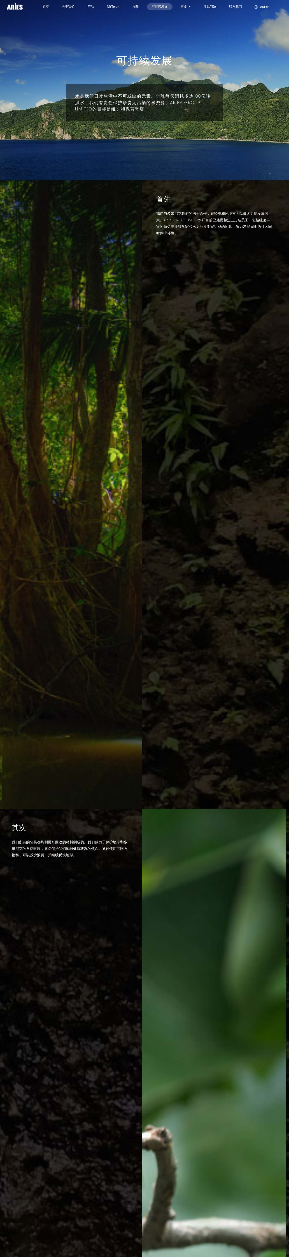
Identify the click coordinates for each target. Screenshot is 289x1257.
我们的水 (113, 6)
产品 (91, 6)
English (264, 7)
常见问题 (209, 6)
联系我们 (235, 6)
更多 (184, 6)
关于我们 (68, 6)
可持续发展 (160, 6)
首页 (46, 6)
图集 (136, 6)
